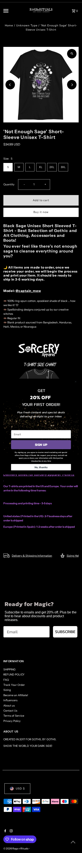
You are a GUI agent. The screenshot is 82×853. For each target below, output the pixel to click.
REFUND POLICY (14, 674)
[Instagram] (11, 831)
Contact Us (10, 710)
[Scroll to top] (73, 842)
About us (9, 705)
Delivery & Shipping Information (32, 555)
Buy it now (41, 212)
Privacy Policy (12, 721)
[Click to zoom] (72, 53)
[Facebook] (4, 831)
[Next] (72, 85)
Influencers (10, 700)
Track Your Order (14, 684)
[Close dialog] (75, 381)
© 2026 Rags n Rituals (16, 848)
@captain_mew (28, 291)
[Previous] (10, 85)
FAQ (6, 679)
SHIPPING (9, 669)
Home (9, 25)
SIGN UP (41, 444)
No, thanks (41, 467)
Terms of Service (13, 715)
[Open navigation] (13, 10)
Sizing (7, 690)
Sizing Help (74, 555)
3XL (63, 167)
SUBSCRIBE (65, 632)
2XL (51, 167)
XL (40, 167)
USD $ (20, 788)
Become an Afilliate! (15, 695)
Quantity (9, 184)
